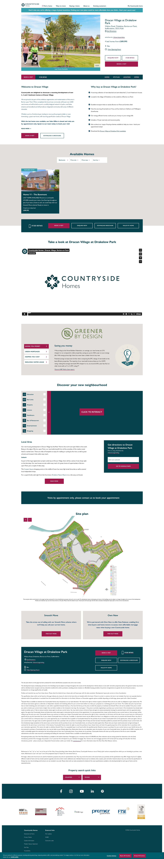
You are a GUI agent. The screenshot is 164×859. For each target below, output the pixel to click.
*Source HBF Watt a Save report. (64, 369)
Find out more (51, 634)
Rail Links (30, 399)
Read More (54, 481)
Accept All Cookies (139, 855)
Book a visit (121, 64)
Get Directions (111, 31)
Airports (30, 405)
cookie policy (14, 857)
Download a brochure (52, 135)
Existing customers (99, 6)
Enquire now (113, 58)
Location (126, 77)
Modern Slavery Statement (31, 844)
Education (30, 394)
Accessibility (27, 850)
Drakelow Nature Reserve (59, 475)
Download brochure (105, 225)
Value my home (128, 225)
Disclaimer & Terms (29, 834)
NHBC (47, 837)
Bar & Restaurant (33, 420)
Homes (107, 77)
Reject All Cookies (125, 855)
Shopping (30, 431)
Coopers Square (29, 469)
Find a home (48, 6)
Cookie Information (29, 840)
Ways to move (61, 6)
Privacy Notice (28, 837)
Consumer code (49, 840)
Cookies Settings (111, 855)
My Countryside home (135, 6)
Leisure (29, 410)
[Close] (161, 855)
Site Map (26, 847)
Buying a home (74, 6)
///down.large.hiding (119, 37)
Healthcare (30, 415)
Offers (136, 77)
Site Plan (116, 77)
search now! (131, 10)
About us (86, 6)
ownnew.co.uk (77, 741)
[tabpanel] (50, 625)
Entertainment (32, 426)
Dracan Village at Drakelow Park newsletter (113, 131)
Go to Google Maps (123, 466)
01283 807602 (130, 58)
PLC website (48, 834)
